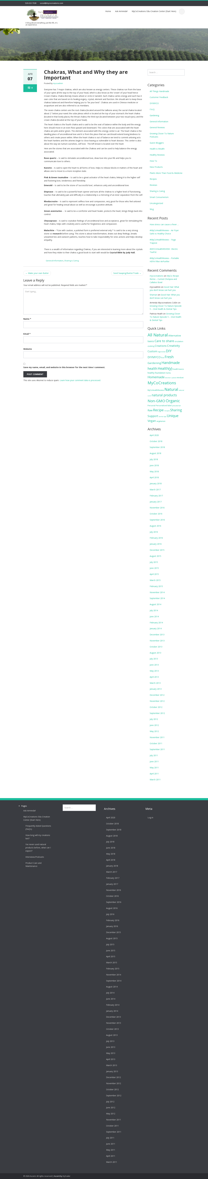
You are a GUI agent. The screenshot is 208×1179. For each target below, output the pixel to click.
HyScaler (66, 1176)
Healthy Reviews (157, 154)
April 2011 (154, 773)
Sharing (176, 410)
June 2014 (154, 616)
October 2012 (156, 707)
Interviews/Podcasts (34, 857)
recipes (167, 411)
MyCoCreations (162, 382)
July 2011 (154, 755)
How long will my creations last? (37, 837)
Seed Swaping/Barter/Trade (127, 273)
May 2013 (154, 670)
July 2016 (154, 532)
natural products (164, 395)
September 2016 (157, 519)
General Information (54, 260)
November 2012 (157, 701)
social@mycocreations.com (51, 3)
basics (151, 341)
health (152, 368)
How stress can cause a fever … (164, 224)
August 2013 (155, 652)
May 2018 (154, 471)
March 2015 (155, 580)
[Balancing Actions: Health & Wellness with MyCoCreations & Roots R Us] (41, 14)
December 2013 (157, 634)
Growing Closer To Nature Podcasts (162, 135)
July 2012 (154, 719)
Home (108, 11)
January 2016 (156, 544)
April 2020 (154, 435)
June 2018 (154, 465)
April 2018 (154, 477)
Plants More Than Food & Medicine (166, 173)
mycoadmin (58, 83)
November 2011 (157, 737)
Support (153, 416)
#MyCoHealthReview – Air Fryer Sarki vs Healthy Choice (164, 232)
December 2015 (157, 550)
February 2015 (156, 586)
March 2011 (155, 779)
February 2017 (156, 495)
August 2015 (155, 556)
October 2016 (156, 513)
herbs (168, 373)
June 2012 (154, 725)
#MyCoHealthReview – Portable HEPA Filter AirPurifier (164, 260)
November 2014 (157, 592)
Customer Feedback (159, 97)
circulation (179, 341)
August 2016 (155, 525)
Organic (173, 400)
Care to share (164, 341)
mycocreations (156, 275)
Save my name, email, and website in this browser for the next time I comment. (64, 367)
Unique (172, 415)
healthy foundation (156, 372)
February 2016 (156, 537)
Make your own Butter (37, 273)
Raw (150, 410)
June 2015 (154, 568)
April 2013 (154, 677)
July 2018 (154, 459)
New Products (156, 167)
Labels (173, 378)
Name (27, 319)
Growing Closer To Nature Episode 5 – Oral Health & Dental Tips (165, 316)
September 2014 (157, 598)
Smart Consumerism (159, 197)
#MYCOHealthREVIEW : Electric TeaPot (164, 251)
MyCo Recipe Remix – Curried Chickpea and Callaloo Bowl (164, 279)
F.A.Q (152, 109)
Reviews (153, 185)
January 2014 (156, 628)
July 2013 (154, 658)
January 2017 (156, 501)
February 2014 (156, 622)
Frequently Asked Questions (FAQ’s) (38, 827)
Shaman (153, 294)
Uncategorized (156, 203)
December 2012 (157, 695)
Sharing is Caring (71, 260)
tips (165, 416)
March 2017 (155, 489)
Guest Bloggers (157, 142)
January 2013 (156, 689)
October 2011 (156, 743)
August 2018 (155, 453)
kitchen (168, 378)
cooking (151, 346)
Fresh (169, 356)
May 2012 (154, 731)
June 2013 (154, 664)
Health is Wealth (157, 148)
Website (27, 349)
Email (27, 333)
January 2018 (156, 483)
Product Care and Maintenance (33, 865)
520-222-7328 (30, 3)
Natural (171, 389)
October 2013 (156, 646)
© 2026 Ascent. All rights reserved (37, 1176)
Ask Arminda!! (121, 11)
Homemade (156, 377)
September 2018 (157, 447)
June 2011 (154, 761)
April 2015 (154, 574)
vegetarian (160, 421)
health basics (178, 369)
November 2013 (157, 640)
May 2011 (154, 767)
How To (153, 161)
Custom (152, 351)
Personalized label (164, 405)
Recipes (153, 179)
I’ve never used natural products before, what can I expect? (38, 847)
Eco (162, 357)
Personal (151, 405)
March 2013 (155, 683)
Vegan (152, 421)
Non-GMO (156, 400)
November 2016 (157, 507)
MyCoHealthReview (156, 390)
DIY (168, 350)
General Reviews (157, 127)
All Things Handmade (159, 91)
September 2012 (157, 713)
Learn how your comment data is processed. (80, 380)
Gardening (154, 115)
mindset (180, 377)
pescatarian (176, 406)
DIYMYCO (154, 103)
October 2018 (156, 441)
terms (161, 416)
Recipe (158, 410)
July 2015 (154, 562)
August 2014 (155, 604)
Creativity (173, 346)
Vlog (152, 209)
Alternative (174, 335)
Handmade (171, 362)
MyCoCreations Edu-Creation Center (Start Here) (154, 11)
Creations (161, 345)
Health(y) (165, 368)
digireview (161, 352)
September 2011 (157, 749)
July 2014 (154, 610)
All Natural (158, 335)
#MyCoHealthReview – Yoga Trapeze (163, 241)
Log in (150, 817)
